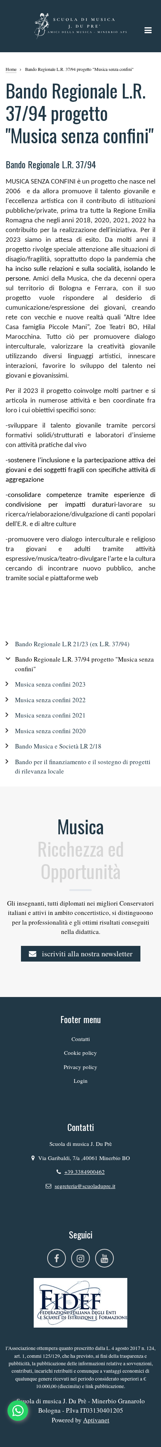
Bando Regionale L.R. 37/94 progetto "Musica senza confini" (84, 664)
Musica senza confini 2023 (50, 684)
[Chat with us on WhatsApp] (17, 1410)
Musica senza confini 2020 (50, 730)
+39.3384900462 (84, 1171)
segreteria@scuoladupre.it (85, 1186)
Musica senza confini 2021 (50, 715)
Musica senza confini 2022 (50, 700)
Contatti (81, 1039)
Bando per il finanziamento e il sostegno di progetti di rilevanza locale (83, 766)
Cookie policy (80, 1052)
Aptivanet (96, 1420)
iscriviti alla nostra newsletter (86, 953)
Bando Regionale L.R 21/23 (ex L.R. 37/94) (72, 644)
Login (81, 1080)
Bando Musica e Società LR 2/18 (58, 746)
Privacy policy (80, 1067)
